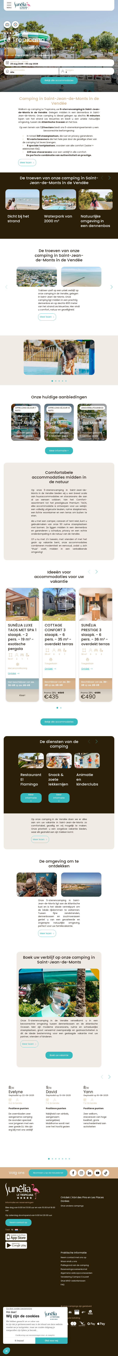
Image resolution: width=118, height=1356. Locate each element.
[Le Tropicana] (22, 5)
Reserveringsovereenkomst (74, 1269)
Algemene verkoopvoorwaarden (76, 1273)
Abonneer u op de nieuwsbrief (48, 1172)
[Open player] (15, 24)
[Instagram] (81, 1172)
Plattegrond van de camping (75, 1265)
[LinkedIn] (89, 1172)
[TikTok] (105, 1172)
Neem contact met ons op (73, 1257)
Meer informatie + (59, 450)
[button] (27, 162)
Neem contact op (18, 1222)
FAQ (62, 1284)
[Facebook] (73, 1172)
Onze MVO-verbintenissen (73, 1280)
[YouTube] (97, 1172)
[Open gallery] (7, 24)
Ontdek (12, 673)
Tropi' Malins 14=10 (57, 425)
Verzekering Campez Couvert (75, 1276)
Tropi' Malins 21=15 (91, 425)
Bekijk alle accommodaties (59, 80)
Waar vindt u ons (69, 1261)
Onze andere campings (72, 1205)
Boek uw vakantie (59, 1055)
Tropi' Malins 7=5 (24, 425)
